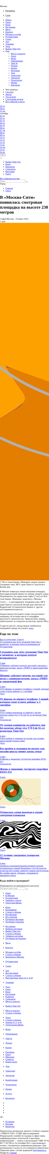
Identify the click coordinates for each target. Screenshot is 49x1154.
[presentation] (1, 154)
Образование (17, 61)
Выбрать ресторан (13, 929)
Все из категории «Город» (12, 639)
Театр (13, 56)
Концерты (10, 167)
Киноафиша (11, 910)
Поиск (8, 20)
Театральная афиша (14, 1025)
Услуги (8, 1094)
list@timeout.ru (39, 1150)
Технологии (16, 80)
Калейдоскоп (11, 1080)
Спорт (8, 39)
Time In (14, 63)
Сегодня (9, 92)
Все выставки (11, 973)
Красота (9, 32)
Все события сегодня (9, 178)
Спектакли (10, 169)
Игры (13, 58)
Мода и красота (18, 54)
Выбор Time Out (12, 49)
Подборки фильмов (14, 919)
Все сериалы (11, 917)
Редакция (9, 1121)
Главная (9, 188)
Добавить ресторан (14, 936)
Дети (7, 46)
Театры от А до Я (13, 1022)
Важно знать (11, 1062)
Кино (7, 25)
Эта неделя (10, 97)
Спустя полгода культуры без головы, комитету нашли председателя (24, 869)
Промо (14, 83)
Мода (7, 29)
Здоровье (9, 44)
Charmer (13, 1153)
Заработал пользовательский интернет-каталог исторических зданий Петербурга (21, 867)
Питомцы (15, 70)
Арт (7, 41)
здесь (31, 628)
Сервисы (9, 1059)
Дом (13, 73)
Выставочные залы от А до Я (19, 978)
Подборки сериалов (14, 922)
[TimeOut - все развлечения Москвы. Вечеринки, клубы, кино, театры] (6, 4)
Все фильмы (11, 914)
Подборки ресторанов (15, 938)
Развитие (9, 997)
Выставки (10, 171)
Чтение (14, 66)
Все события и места (15, 102)
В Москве (10, 895)
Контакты (15, 85)
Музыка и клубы (13, 34)
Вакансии (10, 1126)
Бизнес (14, 68)
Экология (15, 78)
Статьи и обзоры (13, 912)
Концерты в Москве (14, 957)
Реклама (9, 1124)
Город (8, 22)
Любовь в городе (13, 900)
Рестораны (10, 27)
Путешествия (11, 37)
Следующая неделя (14, 99)
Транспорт (16, 75)
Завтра (8, 94)
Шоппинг (10, 1057)
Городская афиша (13, 903)
